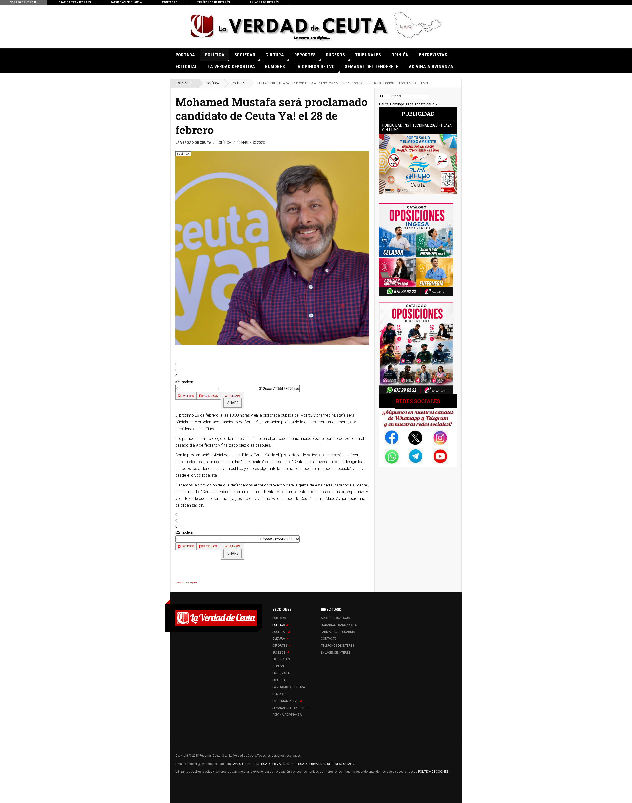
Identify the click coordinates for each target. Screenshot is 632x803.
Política (215, 54)
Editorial (187, 66)
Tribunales (368, 54)
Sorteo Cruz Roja (23, 2)
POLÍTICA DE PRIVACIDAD (272, 764)
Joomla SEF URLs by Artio (186, 583)
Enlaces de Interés (264, 2)
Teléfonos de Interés (213, 2)
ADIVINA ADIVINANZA (431, 66)
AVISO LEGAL (241, 764)
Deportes (305, 54)
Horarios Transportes (74, 2)
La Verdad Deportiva (231, 66)
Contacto (169, 2)
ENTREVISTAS (433, 54)
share (232, 403)
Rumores (275, 66)
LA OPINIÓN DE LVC (315, 66)
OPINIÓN (400, 54)
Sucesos (335, 54)
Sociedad (244, 54)
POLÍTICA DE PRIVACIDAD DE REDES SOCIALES (323, 764)
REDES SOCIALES (418, 401)
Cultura (274, 54)
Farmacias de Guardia (126, 2)
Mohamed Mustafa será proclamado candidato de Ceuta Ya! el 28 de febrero (271, 115)
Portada (185, 54)
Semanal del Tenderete (372, 66)
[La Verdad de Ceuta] (316, 26)
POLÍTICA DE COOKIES (433, 771)
